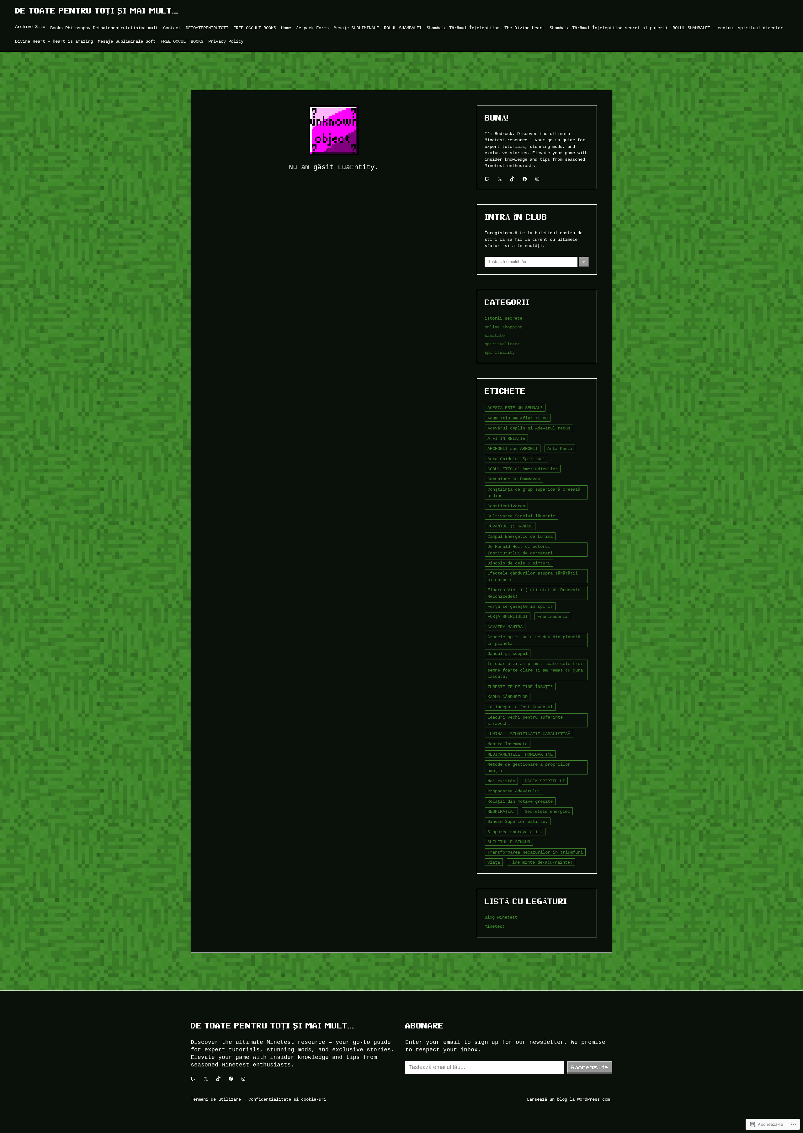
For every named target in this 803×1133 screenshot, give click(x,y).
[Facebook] (524, 178)
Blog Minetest (501, 917)
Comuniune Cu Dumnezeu (513, 479)
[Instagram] (537, 178)
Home (286, 27)
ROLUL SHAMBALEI (403, 27)
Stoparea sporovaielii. (515, 831)
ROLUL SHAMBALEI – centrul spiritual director (728, 27)
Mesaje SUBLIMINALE (356, 27)
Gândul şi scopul (507, 653)
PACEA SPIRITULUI (545, 781)
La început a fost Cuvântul (520, 706)
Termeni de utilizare (216, 1099)
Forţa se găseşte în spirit (520, 606)
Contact (172, 27)
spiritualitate (502, 344)
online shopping (503, 327)
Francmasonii (552, 616)
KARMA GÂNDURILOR (507, 696)
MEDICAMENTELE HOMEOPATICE (520, 754)
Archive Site (30, 26)
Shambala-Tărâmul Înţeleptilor (463, 27)
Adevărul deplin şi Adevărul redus (528, 428)
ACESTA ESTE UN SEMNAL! (515, 407)
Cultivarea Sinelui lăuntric (521, 516)
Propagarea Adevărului (513, 791)
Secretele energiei (547, 811)
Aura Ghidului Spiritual (516, 458)
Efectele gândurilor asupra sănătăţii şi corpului (532, 576)
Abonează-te (590, 1067)
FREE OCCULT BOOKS (254, 27)
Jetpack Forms (312, 27)
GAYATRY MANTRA (505, 626)
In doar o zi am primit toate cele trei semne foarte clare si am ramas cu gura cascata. (535, 670)
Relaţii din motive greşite (520, 801)
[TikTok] (512, 178)
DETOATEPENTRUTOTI (207, 27)
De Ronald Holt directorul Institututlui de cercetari (520, 549)
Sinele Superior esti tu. (517, 821)
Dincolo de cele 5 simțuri (518, 563)
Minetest (495, 926)
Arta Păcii (559, 448)
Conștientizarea (506, 506)
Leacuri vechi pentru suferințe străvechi (525, 720)
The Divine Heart (524, 27)
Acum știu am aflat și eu (517, 418)
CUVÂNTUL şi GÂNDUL (510, 526)
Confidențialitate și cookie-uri (287, 1099)
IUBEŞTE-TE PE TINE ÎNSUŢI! (520, 686)
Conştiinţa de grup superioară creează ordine (533, 492)
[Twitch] (487, 178)
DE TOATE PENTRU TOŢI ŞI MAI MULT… (97, 11)
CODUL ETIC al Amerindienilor (522, 469)
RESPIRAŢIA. (501, 811)
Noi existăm (501, 781)
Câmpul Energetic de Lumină (520, 536)
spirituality (500, 352)
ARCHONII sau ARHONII (512, 448)
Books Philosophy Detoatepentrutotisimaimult (104, 27)
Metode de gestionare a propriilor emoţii (528, 767)
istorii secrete (503, 318)
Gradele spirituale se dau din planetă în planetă (533, 640)
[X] (499, 178)
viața (493, 862)
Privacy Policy (225, 41)
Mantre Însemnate (507, 744)
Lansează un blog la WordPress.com (568, 1099)
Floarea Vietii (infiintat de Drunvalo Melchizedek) (533, 593)
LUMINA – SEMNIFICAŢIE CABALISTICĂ (528, 733)
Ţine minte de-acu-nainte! (541, 862)
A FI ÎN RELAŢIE (506, 438)
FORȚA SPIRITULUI (507, 616)
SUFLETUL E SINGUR (508, 841)
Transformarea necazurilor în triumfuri (535, 852)
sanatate (495, 335)
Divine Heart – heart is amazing (54, 41)
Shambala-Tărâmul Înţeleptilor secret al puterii (608, 27)
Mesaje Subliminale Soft (127, 41)
